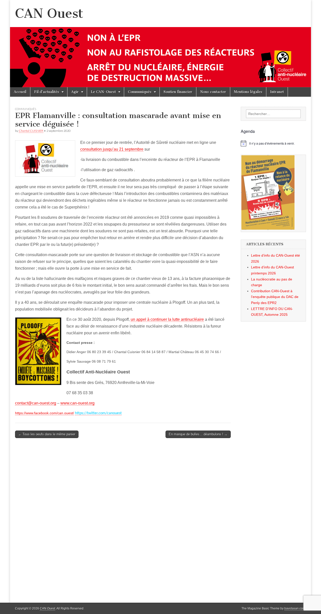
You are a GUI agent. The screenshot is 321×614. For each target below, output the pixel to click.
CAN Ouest (49, 13)
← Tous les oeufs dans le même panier (46, 434)
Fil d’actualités (46, 92)
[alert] (273, 143)
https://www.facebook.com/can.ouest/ (44, 413)
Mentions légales (248, 92)
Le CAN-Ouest (103, 92)
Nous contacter (213, 92)
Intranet (277, 92)
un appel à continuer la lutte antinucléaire (167, 319)
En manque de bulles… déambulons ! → (198, 434)
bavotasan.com (294, 608)
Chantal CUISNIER (31, 131)
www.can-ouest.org (77, 403)
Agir (75, 92)
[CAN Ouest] (160, 43)
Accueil (20, 92)
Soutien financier (178, 92)
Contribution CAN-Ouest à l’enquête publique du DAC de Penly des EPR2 (274, 297)
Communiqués (139, 92)
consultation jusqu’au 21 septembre (111, 149)
